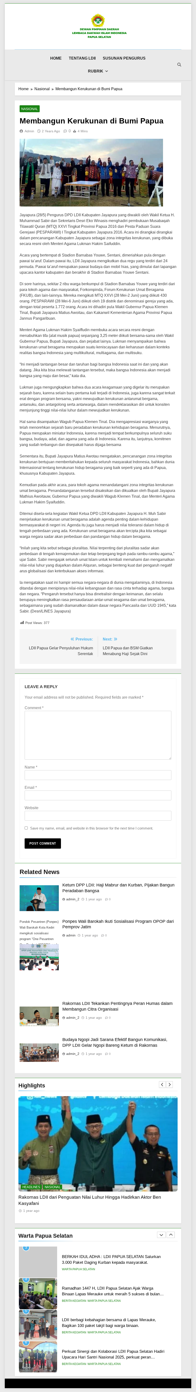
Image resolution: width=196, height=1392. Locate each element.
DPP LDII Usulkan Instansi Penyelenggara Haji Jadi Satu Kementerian (90, 1197)
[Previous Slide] (162, 1084)
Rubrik (95, 71)
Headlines (31, 1187)
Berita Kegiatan (74, 1269)
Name (31, 767)
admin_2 (72, 899)
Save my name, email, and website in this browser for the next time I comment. (91, 828)
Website (31, 808)
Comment (34, 708)
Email (31, 787)
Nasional (29, 109)
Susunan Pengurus (124, 58)
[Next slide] (169, 1084)
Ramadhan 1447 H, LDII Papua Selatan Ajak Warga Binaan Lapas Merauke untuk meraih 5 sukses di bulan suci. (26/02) (111, 1262)
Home (56, 58)
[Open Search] (179, 65)
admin (29, 131)
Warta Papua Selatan (104, 1269)
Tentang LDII (82, 58)
